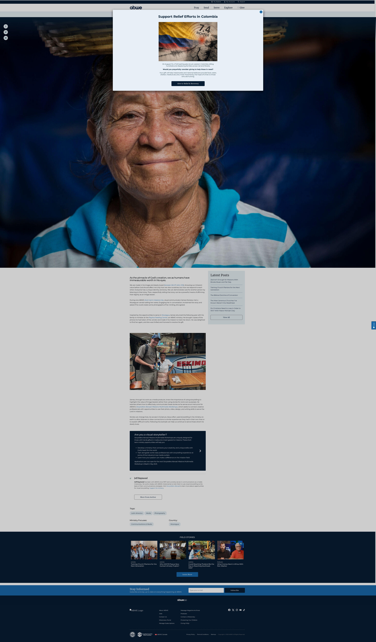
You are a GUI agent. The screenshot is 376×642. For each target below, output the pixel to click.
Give (374, 324)
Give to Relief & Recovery (188, 84)
